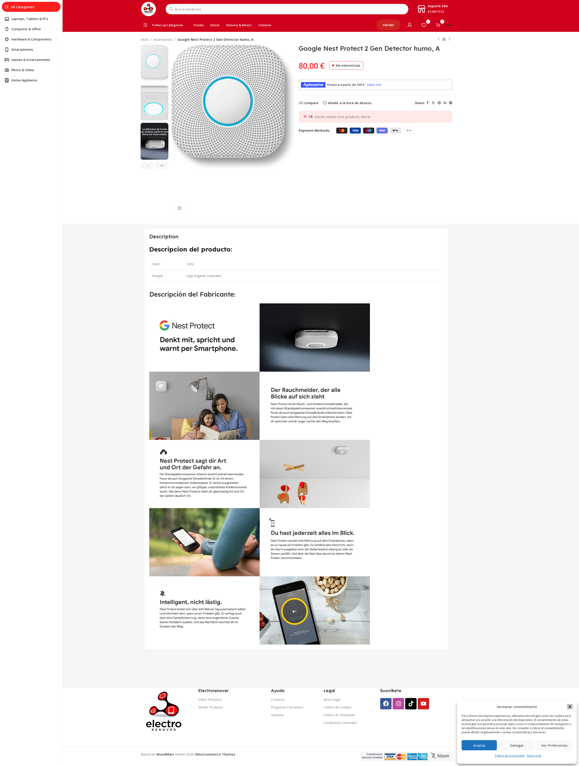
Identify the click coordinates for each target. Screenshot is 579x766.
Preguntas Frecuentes (287, 707)
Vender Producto (210, 707)
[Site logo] (149, 8)
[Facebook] (386, 703)
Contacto (278, 699)
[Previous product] (438, 39)
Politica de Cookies (337, 707)
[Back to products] (444, 39)
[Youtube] (423, 703)
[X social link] (433, 103)
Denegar (517, 745)
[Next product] (449, 39)
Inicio (145, 39)
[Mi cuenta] (410, 25)
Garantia (277, 715)
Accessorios (163, 39)
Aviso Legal (534, 756)
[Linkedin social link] (445, 103)
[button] (570, 706)
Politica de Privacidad (339, 715)
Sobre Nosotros (210, 699)
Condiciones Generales (340, 723)
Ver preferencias (554, 745)
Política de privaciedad (509, 756)
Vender (388, 25)
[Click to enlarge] (179, 208)
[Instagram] (398, 703)
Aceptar (479, 745)
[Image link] (165, 711)
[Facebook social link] (427, 103)
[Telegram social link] (451, 103)
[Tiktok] (411, 703)
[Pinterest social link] (439, 103)
